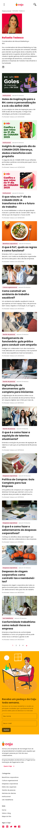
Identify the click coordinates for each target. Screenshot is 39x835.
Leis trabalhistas (8, 618)
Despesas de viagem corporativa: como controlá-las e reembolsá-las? (18, 576)
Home (4, 810)
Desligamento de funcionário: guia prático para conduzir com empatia (19, 341)
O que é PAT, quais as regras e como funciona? (19, 249)
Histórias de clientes (9, 793)
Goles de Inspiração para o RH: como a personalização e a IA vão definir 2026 (19, 102)
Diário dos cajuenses (9, 787)
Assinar (6, 730)
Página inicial (6, 11)
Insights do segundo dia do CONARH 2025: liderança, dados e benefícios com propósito (19, 151)
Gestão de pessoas (9, 334)
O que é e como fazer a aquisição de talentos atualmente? (16, 436)
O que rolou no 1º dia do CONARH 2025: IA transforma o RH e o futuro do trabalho (18, 201)
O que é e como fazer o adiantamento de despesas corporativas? (19, 530)
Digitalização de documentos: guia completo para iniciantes (17, 389)
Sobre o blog (6, 813)
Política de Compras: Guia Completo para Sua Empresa (18, 483)
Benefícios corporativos (10, 243)
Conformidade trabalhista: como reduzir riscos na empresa (19, 625)
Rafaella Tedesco (19, 11)
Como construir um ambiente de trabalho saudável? (15, 294)
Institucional (7, 95)
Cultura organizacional (10, 287)
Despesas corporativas (10, 476)
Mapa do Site (6, 816)
